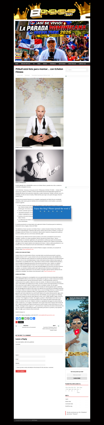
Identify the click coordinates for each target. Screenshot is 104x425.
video (38, 63)
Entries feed (68, 401)
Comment (18, 344)
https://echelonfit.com (27, 249)
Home (16, 63)
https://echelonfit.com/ (49, 271)
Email (17, 359)
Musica (45, 63)
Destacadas (62, 63)
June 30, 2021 (20, 75)
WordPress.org (68, 406)
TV (33, 63)
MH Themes (34, 420)
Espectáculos (72, 63)
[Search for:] (77, 70)
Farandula (53, 63)
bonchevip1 (27, 75)
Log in (66, 399)
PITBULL (21, 322)
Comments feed (69, 403)
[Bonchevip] (52, 18)
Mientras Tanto (47, 75)
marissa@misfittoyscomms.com (47, 315)
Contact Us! (82, 63)
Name (17, 355)
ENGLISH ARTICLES (25, 63)
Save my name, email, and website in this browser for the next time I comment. (35, 367)
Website (17, 363)
